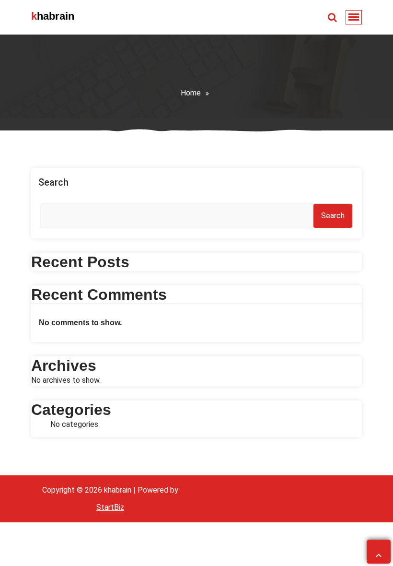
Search (53, 182)
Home (191, 92)
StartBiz (110, 507)
